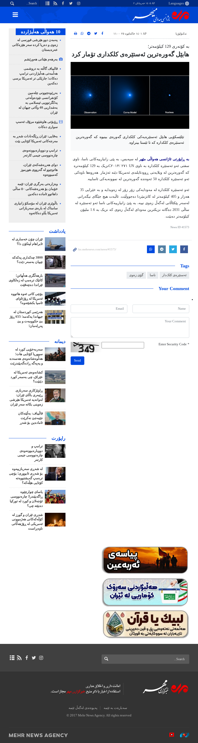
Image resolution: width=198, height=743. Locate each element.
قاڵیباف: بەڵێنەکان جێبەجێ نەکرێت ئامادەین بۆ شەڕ (30, 418)
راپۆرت (58, 438)
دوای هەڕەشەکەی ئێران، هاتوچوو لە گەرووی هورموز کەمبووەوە (39, 170)
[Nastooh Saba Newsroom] (182, 735)
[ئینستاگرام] (41, 657)
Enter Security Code (174, 344)
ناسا (153, 275)
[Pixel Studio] (169, 735)
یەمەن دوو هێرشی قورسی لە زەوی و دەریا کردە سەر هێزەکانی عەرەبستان (35, 45)
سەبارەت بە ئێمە (115, 708)
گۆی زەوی (136, 275)
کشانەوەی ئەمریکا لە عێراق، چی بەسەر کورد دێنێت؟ (27, 377)
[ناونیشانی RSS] (19, 657)
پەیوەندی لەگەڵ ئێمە (83, 708)
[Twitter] (34, 657)
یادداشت (57, 231)
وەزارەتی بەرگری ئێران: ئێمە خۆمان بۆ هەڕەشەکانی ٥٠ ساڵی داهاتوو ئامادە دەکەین (35, 189)
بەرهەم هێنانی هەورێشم (41, 59)
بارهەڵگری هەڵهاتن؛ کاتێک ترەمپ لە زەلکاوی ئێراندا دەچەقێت (26, 280)
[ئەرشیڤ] (12, 657)
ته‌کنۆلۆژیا (181, 33)
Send (77, 360)
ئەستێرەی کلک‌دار (174, 275)
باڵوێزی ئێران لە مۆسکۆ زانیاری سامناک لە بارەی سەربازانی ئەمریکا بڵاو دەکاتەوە (36, 208)
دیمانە (59, 341)
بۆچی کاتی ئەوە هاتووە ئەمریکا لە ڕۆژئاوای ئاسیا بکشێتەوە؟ (27, 298)
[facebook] (26, 657)
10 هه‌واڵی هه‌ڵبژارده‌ (40, 31)
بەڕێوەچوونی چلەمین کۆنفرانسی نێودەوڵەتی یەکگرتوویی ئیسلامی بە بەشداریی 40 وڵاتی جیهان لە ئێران (38, 103)
